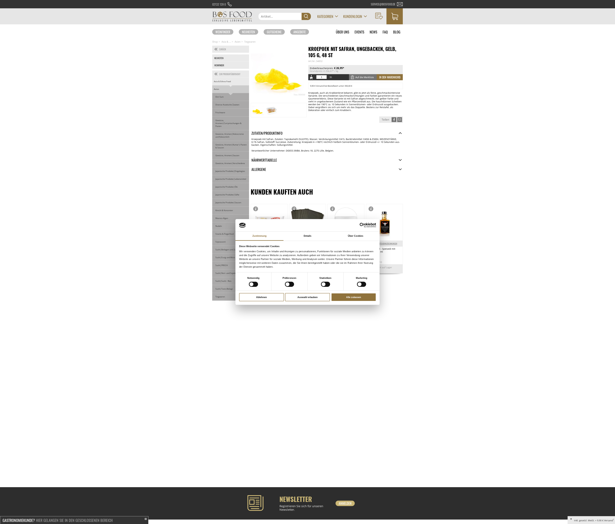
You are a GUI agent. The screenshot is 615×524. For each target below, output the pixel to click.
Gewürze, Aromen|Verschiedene (230, 163)
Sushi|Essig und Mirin (225, 257)
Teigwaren (250, 41)
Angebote (299, 31)
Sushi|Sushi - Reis (223, 281)
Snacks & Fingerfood (224, 234)
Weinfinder (222, 31)
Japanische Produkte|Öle (226, 186)
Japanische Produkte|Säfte (227, 194)
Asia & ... (226, 41)
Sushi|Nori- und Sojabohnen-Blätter (231, 273)
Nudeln (218, 226)
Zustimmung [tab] (259, 235)
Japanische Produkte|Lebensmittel (230, 179)
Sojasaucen (220, 241)
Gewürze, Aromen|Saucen (227, 155)
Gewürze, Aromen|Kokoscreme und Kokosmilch (229, 135)
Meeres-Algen (221, 218)
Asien (238, 41)
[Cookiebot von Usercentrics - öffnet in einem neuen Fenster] (362, 225)
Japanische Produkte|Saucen (228, 202)
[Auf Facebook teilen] (394, 119)
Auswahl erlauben (307, 297)
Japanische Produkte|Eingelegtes (230, 171)
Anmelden (345, 503)
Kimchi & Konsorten (224, 210)
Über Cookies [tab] (355, 235)
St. (331, 77)
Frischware (220, 112)
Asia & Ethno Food (222, 81)
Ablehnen (261, 297)
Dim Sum (219, 96)
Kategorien (325, 16)
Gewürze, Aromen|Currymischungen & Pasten (228, 123)
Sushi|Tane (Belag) (224, 288)
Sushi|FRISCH (221, 265)
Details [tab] (308, 235)
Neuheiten (248, 31)
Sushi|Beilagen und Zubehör (228, 249)
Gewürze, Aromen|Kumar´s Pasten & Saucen (231, 146)
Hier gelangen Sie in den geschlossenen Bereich (58, 520)
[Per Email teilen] (399, 119)
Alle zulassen (353, 297)
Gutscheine (274, 31)
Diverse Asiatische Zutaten (227, 104)
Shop (215, 41)
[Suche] (306, 16)
